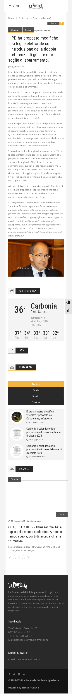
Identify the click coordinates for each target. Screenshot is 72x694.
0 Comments (35, 521)
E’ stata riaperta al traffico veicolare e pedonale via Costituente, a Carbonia (40, 415)
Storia (36, 390)
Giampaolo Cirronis (40, 30)
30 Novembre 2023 (37, 456)
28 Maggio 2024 (36, 439)
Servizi (35, 396)
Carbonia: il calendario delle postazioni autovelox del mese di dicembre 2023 (44, 449)
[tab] (36, 384)
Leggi (28, 29)
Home (11, 17)
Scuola (14, 479)
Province (36, 401)
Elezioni (15, 29)
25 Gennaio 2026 (36, 422)
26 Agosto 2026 (18, 521)
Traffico (36, 384)
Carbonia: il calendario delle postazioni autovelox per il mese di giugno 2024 (43, 432)
